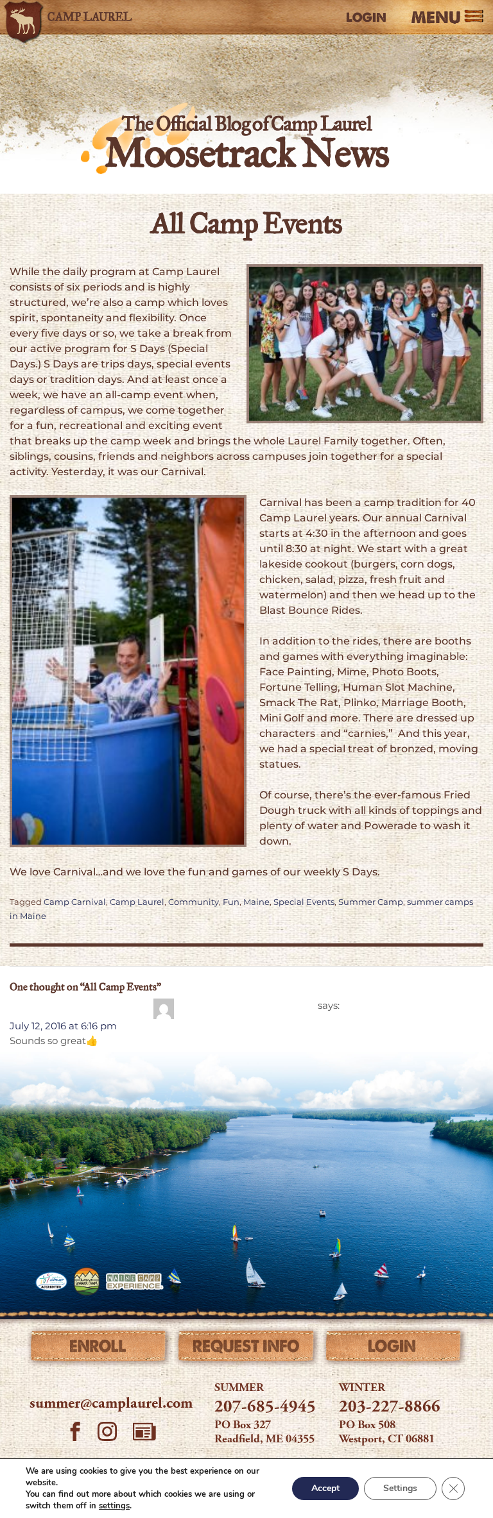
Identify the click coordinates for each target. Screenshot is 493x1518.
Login (366, 17)
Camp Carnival (75, 902)
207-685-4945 (265, 1407)
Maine (256, 902)
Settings (400, 1488)
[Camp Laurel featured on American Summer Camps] (86, 1281)
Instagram (107, 1433)
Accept (325, 1488)
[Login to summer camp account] (393, 1348)
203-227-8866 (389, 1407)
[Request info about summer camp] (246, 1348)
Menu (436, 18)
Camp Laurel (137, 902)
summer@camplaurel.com (111, 1404)
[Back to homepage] (74, 17)
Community (193, 902)
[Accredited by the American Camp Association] (51, 1281)
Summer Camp (370, 902)
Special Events (303, 902)
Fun (231, 902)
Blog (144, 1431)
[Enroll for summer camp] (99, 1348)
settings (114, 1506)
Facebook (75, 1433)
